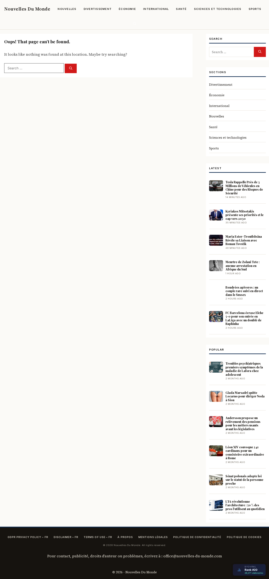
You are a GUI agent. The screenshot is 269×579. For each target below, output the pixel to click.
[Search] (71, 68)
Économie (127, 9)
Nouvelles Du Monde (27, 9)
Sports (255, 9)
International (156, 9)
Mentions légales (153, 537)
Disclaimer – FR (66, 537)
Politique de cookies (244, 537)
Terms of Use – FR (98, 537)
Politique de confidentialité (197, 537)
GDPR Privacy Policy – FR (28, 537)
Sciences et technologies (217, 9)
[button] (134, 23)
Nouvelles (67, 9)
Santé (181, 9)
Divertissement (98, 9)
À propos (125, 537)
